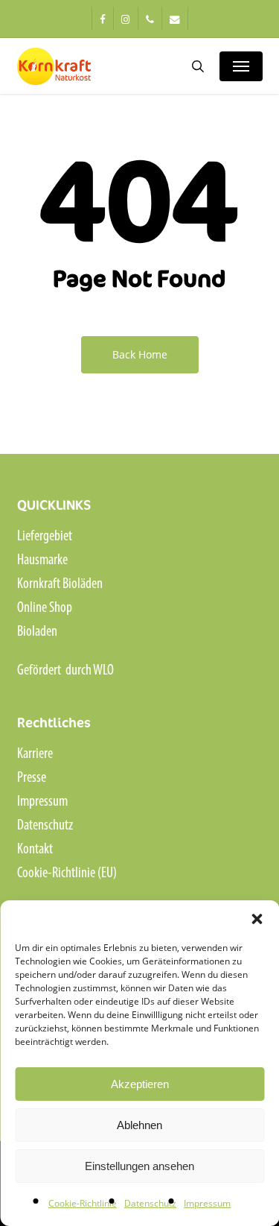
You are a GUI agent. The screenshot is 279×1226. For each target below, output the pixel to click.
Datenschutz (150, 1203)
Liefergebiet (44, 536)
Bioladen (37, 632)
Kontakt (35, 849)
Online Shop (44, 608)
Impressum (207, 1203)
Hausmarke (42, 560)
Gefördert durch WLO (65, 670)
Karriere (35, 754)
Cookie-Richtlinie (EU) (67, 873)
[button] (256, 918)
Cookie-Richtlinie (82, 1203)
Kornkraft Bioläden (60, 584)
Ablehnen (139, 1125)
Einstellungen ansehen (139, 1166)
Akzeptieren (140, 1084)
